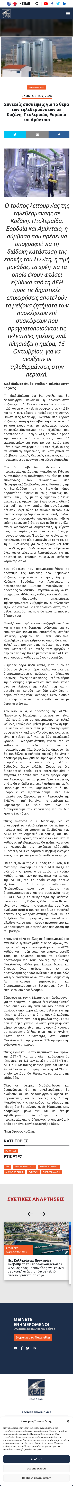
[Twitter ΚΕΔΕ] (58, 4)
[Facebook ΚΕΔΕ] (52, 4)
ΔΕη (7, 1166)
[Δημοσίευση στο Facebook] (59, 134)
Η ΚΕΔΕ (25, 3)
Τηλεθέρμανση (51, 1172)
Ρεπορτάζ (10, 1151)
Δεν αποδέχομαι (36, 1468)
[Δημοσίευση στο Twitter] (15, 134)
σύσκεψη (33, 1172)
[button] (68, 1421)
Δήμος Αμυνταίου (24, 1166)
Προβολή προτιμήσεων (36, 1477)
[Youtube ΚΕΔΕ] (46, 4)
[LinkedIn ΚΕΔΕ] (64, 4)
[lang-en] (15, 4)
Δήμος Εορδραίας (49, 1166)
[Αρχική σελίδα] (6, 13)
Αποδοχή (36, 1459)
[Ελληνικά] (9, 4)
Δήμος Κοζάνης (14, 1172)
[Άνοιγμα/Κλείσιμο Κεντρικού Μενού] (68, 13)
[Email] (37, 134)
